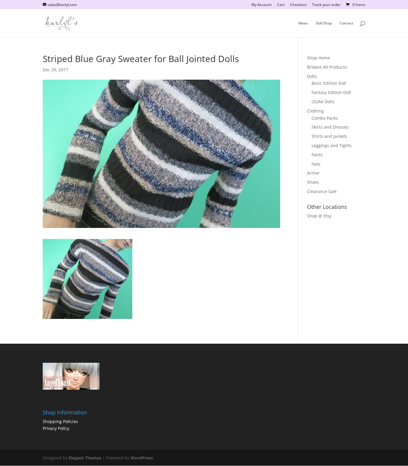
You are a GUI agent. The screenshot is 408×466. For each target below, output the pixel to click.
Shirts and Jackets (329, 136)
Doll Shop (324, 23)
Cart (281, 5)
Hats (316, 164)
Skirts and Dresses (330, 127)
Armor (313, 173)
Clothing (315, 111)
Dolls (312, 76)
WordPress (142, 458)
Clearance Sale (322, 191)
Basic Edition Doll (329, 83)
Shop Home (318, 58)
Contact (346, 23)
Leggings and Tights (332, 145)
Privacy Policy (56, 428)
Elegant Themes (85, 458)
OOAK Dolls (323, 101)
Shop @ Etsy (319, 216)
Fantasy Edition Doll (331, 92)
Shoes (313, 182)
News (303, 23)
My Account (261, 5)
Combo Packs (325, 118)
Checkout (298, 5)
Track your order (326, 5)
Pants (317, 155)
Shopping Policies (60, 421)
